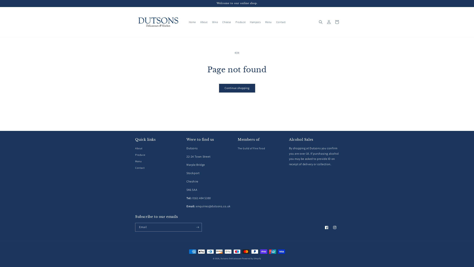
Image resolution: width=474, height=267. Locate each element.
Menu (138, 161)
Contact (140, 167)
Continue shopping (237, 88)
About (139, 148)
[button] (321, 22)
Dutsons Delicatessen (231, 258)
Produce (140, 154)
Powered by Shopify (251, 258)
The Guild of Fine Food (251, 148)
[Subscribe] (197, 227)
